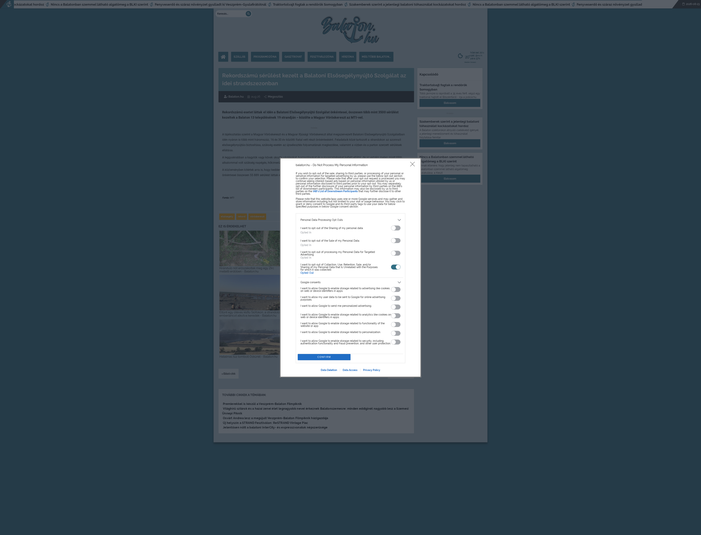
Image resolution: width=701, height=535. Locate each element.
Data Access (350, 370)
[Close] (413, 165)
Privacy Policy (371, 370)
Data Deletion (329, 370)
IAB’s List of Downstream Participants (335, 191)
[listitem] (350, 220)
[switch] (396, 228)
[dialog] (350, 267)
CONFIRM (324, 357)
